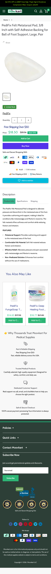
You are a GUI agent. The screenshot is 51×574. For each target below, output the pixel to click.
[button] (25, 180)
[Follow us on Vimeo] (35, 524)
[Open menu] (4, 11)
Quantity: (6, 120)
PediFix (6, 113)
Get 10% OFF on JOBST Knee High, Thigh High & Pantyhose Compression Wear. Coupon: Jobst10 (25, 3)
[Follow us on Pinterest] (25, 524)
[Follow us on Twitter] (15, 524)
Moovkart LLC (32, 562)
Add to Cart (25, 138)
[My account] (41, 11)
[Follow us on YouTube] (30, 524)
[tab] (9, 201)
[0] (46, 11)
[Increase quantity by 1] (28, 120)
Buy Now (25, 146)
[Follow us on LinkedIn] (40, 524)
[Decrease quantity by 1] (14, 120)
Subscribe (11, 478)
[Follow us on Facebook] (10, 524)
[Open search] (35, 11)
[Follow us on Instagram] (20, 524)
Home (5, 20)
